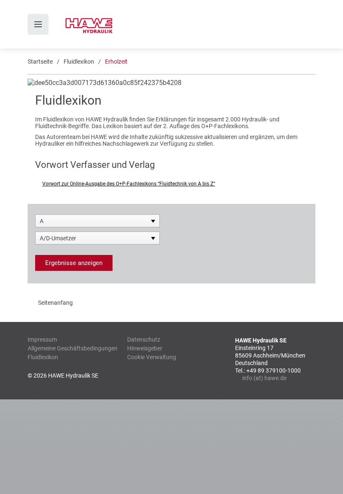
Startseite (40, 61)
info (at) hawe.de (264, 378)
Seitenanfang (55, 302)
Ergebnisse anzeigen (73, 263)
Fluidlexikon (79, 61)
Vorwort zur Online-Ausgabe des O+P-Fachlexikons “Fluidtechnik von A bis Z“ (128, 184)
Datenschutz (143, 339)
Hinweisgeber (144, 348)
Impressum (42, 339)
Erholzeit (116, 61)
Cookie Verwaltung (151, 357)
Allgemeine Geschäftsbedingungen (73, 348)
